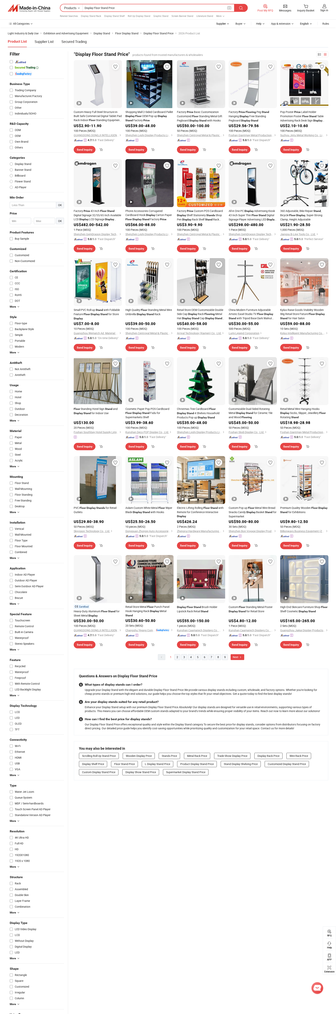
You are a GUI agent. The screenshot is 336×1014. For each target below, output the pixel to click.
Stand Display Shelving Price (241, 764)
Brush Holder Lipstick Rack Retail (197, 609)
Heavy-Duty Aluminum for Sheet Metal (97, 613)
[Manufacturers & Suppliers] (29, 8)
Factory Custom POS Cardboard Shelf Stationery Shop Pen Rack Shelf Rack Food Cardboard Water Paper (200, 215)
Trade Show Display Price (232, 756)
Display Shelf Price (93, 764)
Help (259, 23)
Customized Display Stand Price (287, 764)
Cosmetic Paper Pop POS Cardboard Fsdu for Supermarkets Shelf (147, 413)
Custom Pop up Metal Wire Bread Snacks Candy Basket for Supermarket (252, 512)
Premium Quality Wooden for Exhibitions (303, 510)
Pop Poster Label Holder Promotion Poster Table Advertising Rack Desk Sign (302, 116)
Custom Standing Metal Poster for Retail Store (251, 609)
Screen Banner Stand (182, 15)
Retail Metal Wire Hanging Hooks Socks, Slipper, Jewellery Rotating (303, 413)
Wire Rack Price (299, 756)
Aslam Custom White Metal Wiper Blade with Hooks (148, 510)
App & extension (280, 23)
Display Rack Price (268, 756)
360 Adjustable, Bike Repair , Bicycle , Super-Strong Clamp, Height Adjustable (301, 215)
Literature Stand (204, 15)
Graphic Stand (160, 15)
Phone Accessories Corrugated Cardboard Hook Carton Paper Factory (148, 215)
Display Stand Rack (91, 15)
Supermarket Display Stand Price (185, 772)
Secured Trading (74, 41)
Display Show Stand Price (140, 772)
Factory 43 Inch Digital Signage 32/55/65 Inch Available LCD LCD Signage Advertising (97, 215)
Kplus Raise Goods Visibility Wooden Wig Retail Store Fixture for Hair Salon (302, 314)
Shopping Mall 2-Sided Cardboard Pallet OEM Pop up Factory (149, 116)
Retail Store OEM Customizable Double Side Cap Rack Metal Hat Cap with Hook (200, 314)
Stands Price (169, 756)
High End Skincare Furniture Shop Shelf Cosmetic (303, 609)
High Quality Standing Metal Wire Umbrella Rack (148, 312)
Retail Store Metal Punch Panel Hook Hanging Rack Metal (147, 611)
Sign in (324, 10)
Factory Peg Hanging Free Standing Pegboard (249, 116)
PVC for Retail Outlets (95, 510)
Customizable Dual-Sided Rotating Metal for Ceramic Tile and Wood (250, 413)
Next (236, 657)
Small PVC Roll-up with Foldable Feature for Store (97, 314)
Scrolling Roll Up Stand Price (99, 756)
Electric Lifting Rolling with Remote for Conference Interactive (200, 512)
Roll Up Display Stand (139, 15)
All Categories (21, 23)
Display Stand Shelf (114, 15)
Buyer (238, 23)
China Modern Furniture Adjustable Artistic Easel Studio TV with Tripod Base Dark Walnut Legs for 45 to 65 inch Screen (251, 314)
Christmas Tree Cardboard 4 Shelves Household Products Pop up (198, 413)
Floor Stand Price (124, 764)
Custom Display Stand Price (98, 772)
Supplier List (44, 41)
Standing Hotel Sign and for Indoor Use (96, 411)
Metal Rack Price (197, 756)
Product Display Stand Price (197, 764)
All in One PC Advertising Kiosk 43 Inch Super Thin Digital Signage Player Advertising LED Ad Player (252, 215)
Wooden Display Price (139, 756)
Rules (325, 23)
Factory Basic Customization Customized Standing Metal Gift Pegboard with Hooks (199, 116)
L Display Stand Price (157, 764)
